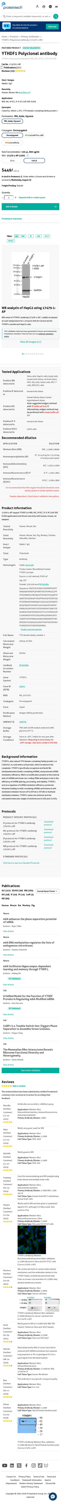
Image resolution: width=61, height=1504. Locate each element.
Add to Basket (11, 206)
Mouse (13, 905)
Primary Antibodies (30, 36)
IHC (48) (6, 894)
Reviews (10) (8, 71)
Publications (10, 67)
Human (5, 905)
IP (31, 236)
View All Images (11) (30, 342)
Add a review (19, 1086)
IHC (38, 236)
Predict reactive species (31, 629)
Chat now (52, 26)
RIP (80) (5, 898)
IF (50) (14, 894)
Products (14, 36)
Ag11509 (30, 565)
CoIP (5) (30, 894)
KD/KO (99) (17, 890)
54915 (22, 686)
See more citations (30, 1070)
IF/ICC (10, 241)
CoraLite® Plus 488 (35, 135)
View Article (8, 931)
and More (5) (24, 92)
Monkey (26, 905)
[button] (53, 1496)
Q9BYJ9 (22, 722)
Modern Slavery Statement (31, 1483)
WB (23, 236)
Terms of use (38, 1476)
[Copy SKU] (27, 155)
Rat (19, 905)
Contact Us (11, 1476)
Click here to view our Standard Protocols (21, 863)
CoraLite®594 (13, 143)
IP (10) (21, 894)
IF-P (47, 236)
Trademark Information (32, 1480)
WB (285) (28, 890)
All (16, 236)
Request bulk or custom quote (32, 197)
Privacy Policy (24, 1476)
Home (4, 36)
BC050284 (44, 584)
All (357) (6, 890)
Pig (33, 905)
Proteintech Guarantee (12, 219)
